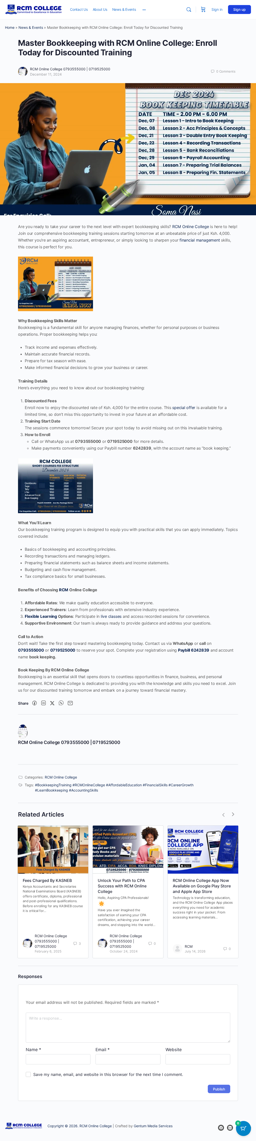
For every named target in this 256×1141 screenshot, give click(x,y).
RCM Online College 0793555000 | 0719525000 (70, 69)
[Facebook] (35, 703)
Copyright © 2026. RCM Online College (80, 1126)
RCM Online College (190, 226)
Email (103, 1049)
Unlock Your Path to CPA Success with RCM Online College (122, 886)
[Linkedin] (43, 703)
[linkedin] (230, 1128)
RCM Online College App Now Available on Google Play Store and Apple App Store (202, 886)
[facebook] (221, 1128)
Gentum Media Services (153, 1126)
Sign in (217, 9)
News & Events (30, 27)
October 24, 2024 (124, 951)
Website (174, 1049)
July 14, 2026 (195, 951)
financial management (200, 240)
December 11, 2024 (46, 74)
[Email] (70, 703)
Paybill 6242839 (193, 650)
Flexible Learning (41, 616)
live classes (111, 616)
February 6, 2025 (48, 951)
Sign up (239, 9)
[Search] (189, 10)
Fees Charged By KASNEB (47, 880)
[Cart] (203, 9)
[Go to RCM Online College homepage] (33, 9)
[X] (52, 703)
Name (33, 1049)
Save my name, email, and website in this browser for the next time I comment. (108, 1074)
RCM (63, 589)
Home (9, 27)
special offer (183, 407)
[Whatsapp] (61, 703)
